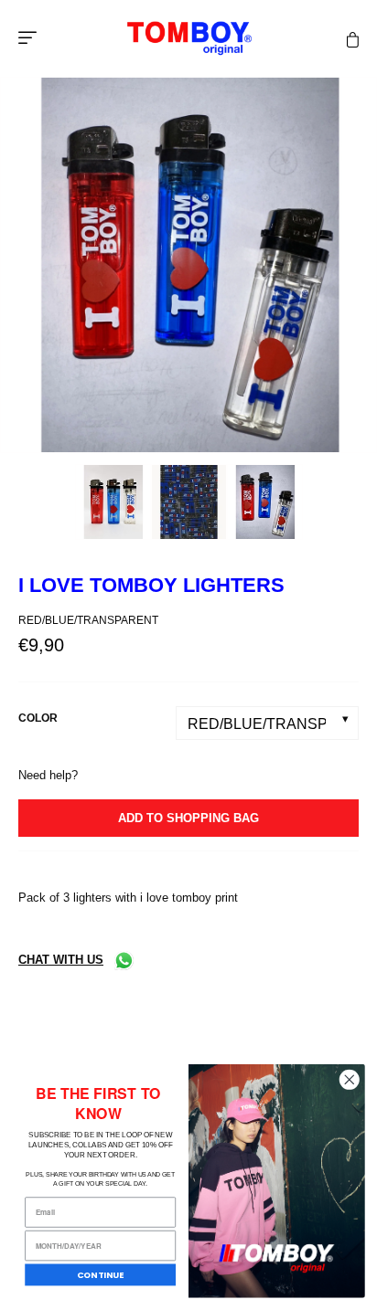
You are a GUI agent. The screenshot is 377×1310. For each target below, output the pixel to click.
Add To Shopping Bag (188, 818)
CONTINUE (100, 1275)
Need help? (48, 775)
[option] (188, 265)
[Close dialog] (349, 1079)
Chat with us (60, 960)
